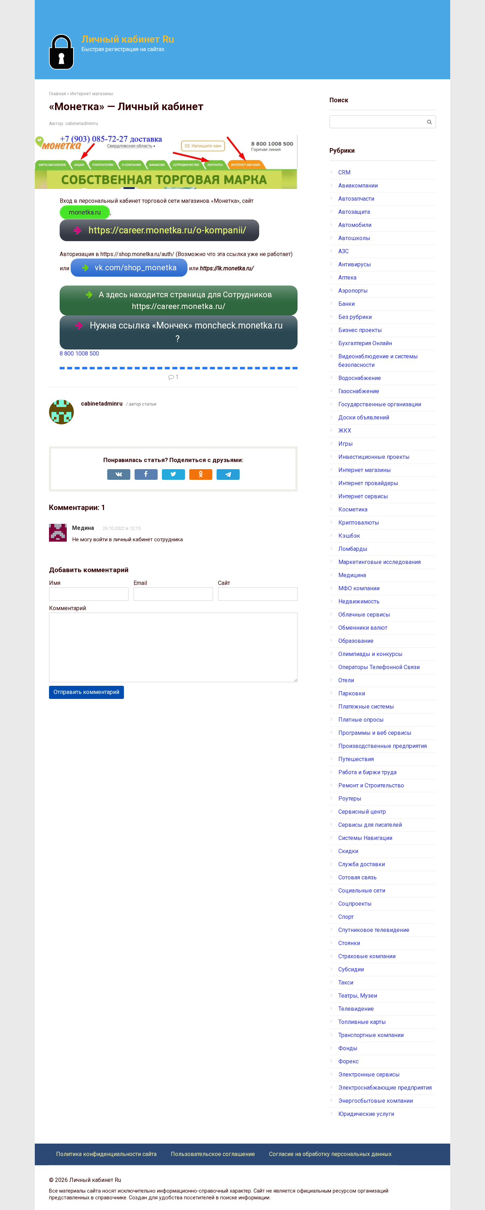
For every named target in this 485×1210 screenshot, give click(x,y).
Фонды (348, 1048)
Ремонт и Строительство (371, 785)
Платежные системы (366, 706)
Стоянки (349, 943)
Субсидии (351, 969)
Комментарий (67, 608)
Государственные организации (379, 404)
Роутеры (349, 798)
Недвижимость (359, 601)
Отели (346, 680)
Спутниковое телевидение (373, 930)
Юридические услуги (366, 1114)
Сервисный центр (362, 811)
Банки (346, 303)
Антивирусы (354, 264)
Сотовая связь (357, 877)
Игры (345, 443)
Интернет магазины (364, 470)
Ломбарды (352, 549)
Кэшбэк (349, 535)
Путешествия (356, 759)
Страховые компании (367, 956)
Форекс (348, 1061)
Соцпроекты (355, 903)
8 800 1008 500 (79, 353)
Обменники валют (362, 627)
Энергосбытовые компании (375, 1100)
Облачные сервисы (364, 614)
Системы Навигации (365, 838)
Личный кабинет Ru (127, 39)
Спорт (346, 916)
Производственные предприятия (382, 746)
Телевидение (356, 1008)
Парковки (351, 693)
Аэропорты (353, 290)
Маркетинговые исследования (379, 562)
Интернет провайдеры (368, 483)
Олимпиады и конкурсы (370, 654)
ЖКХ (344, 430)
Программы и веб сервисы (375, 732)
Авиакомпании (358, 185)
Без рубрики (355, 317)
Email (140, 583)
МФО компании (359, 588)
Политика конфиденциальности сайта (106, 1154)
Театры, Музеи (357, 995)
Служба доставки (361, 864)
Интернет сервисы (363, 496)
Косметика (352, 509)
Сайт (224, 583)
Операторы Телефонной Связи (379, 667)
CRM (344, 172)
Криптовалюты (358, 522)
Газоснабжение (358, 391)
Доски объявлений (363, 417)
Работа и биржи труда (367, 772)
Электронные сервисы (369, 1074)
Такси (345, 982)
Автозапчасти (356, 198)
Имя (54, 583)
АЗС (343, 251)
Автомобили (354, 225)
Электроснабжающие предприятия (385, 1087)
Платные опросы (361, 719)
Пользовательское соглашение (213, 1154)
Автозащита (354, 211)
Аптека (347, 277)
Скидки (348, 851)
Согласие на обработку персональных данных (330, 1154)
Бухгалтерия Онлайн (365, 343)
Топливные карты (362, 1022)
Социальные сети (361, 890)
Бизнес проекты (360, 330)
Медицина (352, 575)
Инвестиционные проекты (374, 457)
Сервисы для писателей (370, 824)
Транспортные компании (371, 1035)
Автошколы (354, 238)
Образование (356, 640)
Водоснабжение (359, 378)
